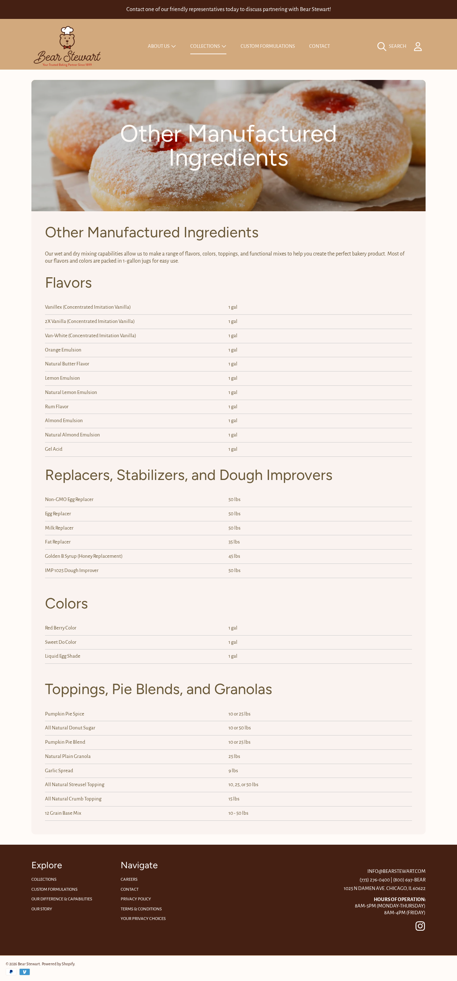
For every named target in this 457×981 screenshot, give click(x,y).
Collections (205, 46)
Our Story (41, 909)
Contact (130, 889)
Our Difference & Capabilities (61, 899)
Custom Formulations (54, 889)
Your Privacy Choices (143, 918)
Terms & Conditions (141, 909)
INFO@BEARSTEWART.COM (396, 871)
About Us (159, 46)
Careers (129, 879)
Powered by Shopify (58, 964)
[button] (393, 46)
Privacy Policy (136, 899)
